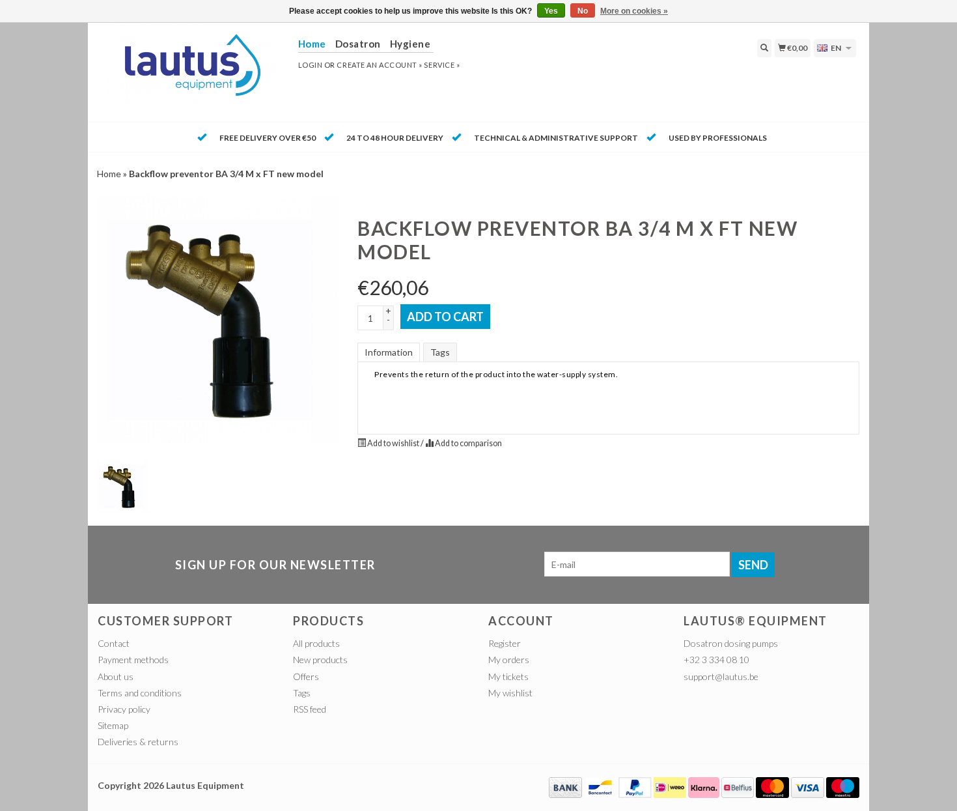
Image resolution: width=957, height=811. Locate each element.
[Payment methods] (565, 785)
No (582, 11)
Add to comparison (468, 443)
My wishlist (510, 692)
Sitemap (113, 725)
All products (316, 643)
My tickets (508, 676)
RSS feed (309, 709)
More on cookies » (634, 11)
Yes (551, 11)
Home (109, 173)
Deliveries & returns (138, 741)
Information (389, 352)
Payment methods (133, 659)
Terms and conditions (140, 692)
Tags (440, 352)
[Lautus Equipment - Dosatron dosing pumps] (193, 71)
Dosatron (358, 44)
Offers (306, 676)
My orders (508, 659)
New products (320, 659)
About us (115, 676)
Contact (114, 643)
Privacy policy (124, 709)
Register (504, 643)
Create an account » (379, 65)
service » (442, 65)
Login (310, 65)
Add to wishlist (393, 443)
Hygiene (410, 44)
